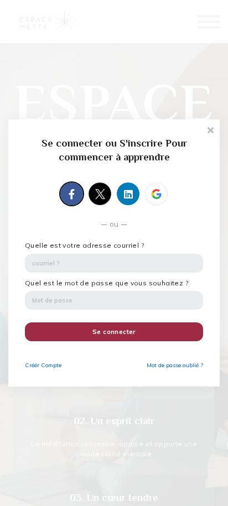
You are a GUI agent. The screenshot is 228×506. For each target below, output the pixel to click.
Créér (43, 365)
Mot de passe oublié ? (175, 365)
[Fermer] (210, 129)
